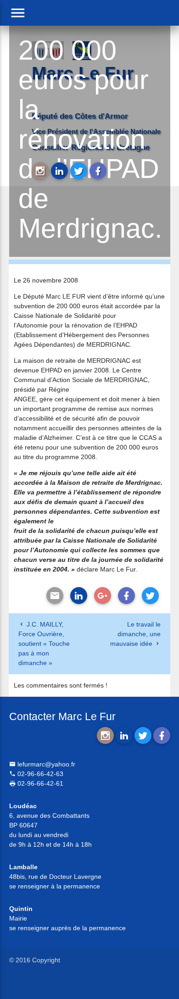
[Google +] (102, 595)
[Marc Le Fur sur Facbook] (98, 170)
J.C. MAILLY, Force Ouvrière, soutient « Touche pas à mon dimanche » (44, 643)
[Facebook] (126, 595)
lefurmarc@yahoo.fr (45, 764)
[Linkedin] (78, 595)
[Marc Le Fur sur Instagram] (40, 170)
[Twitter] (150, 595)
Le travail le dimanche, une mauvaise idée (135, 634)
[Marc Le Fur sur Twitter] (78, 170)
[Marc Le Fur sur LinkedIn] (59, 170)
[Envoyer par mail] (54, 595)
